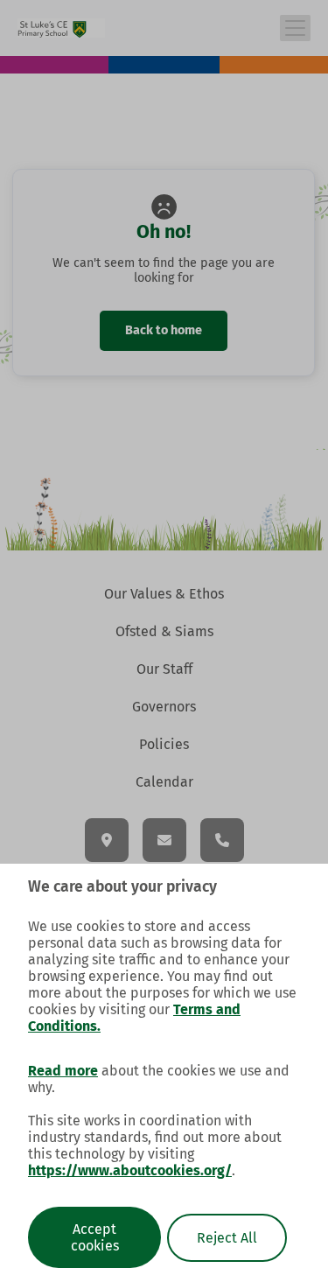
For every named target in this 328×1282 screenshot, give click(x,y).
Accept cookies (95, 1237)
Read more (63, 1070)
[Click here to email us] (164, 840)
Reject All (227, 1237)
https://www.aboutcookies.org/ (130, 1170)
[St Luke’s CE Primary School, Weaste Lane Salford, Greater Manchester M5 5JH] (107, 840)
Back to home (164, 330)
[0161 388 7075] (222, 840)
